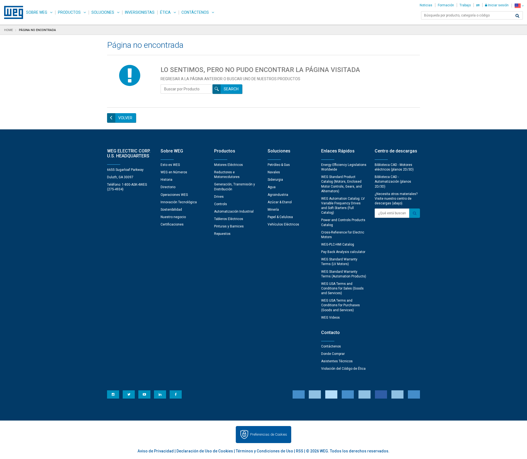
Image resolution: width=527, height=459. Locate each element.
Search (231, 89)
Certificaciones (172, 224)
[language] (519, 5)
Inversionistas (140, 12)
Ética (165, 12)
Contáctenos (195, 12)
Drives (219, 197)
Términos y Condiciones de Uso (264, 451)
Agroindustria (278, 195)
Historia (166, 180)
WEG (11, 12)
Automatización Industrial (234, 211)
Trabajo (465, 5)
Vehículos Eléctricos (283, 224)
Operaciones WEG (174, 195)
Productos (69, 12)
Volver (125, 118)
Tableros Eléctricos (228, 219)
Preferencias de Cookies (268, 434)
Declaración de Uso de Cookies (204, 451)
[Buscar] (517, 16)
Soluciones (102, 12)
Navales (274, 172)
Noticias (426, 5)
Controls (220, 204)
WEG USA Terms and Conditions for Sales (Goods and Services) (342, 288)
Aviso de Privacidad (156, 451)
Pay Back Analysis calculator (343, 252)
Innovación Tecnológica (179, 202)
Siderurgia (275, 180)
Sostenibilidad (171, 210)
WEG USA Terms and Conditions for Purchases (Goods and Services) (340, 305)
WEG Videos (330, 317)
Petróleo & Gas (279, 165)
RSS (299, 451)
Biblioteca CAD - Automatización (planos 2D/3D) (393, 181)
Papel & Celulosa (280, 217)
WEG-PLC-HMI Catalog (337, 244)
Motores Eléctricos (228, 165)
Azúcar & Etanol (280, 202)
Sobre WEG (36, 12)
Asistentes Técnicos (337, 361)
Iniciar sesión (498, 5)
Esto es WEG (170, 165)
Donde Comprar (333, 354)
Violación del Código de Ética (343, 369)
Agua (272, 187)
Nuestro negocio (173, 217)
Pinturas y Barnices (229, 226)
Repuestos (222, 234)
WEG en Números (174, 172)
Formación (446, 5)
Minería (273, 210)
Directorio (168, 187)
